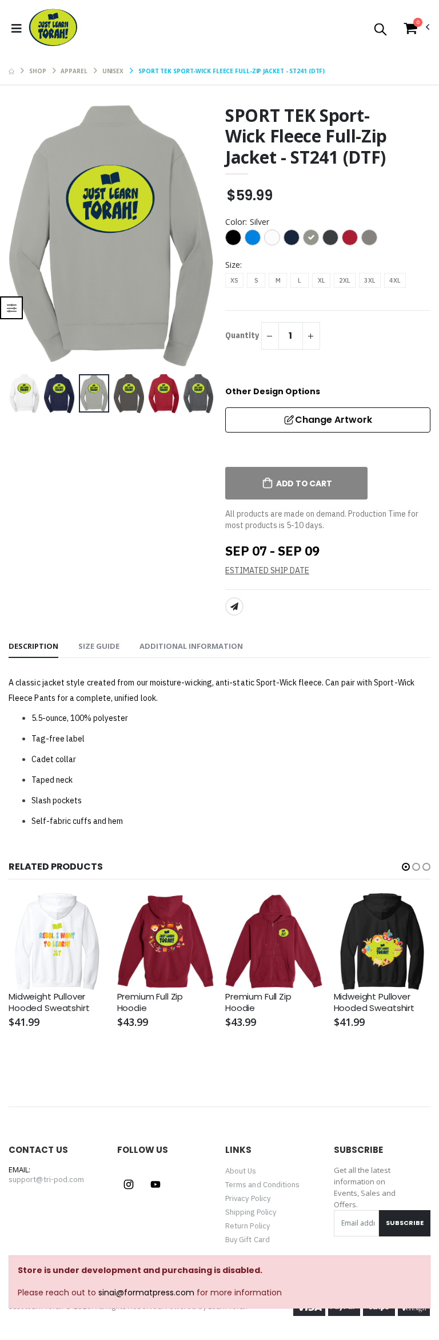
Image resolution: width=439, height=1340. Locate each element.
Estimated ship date (267, 570)
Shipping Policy (250, 1212)
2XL (344, 280)
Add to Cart (304, 483)
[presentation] (26, 237)
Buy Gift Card (247, 1239)
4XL (395, 280)
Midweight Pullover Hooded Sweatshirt (49, 1002)
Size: (233, 264)
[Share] (234, 606)
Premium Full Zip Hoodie (150, 1002)
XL (321, 280)
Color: (247, 221)
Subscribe (405, 1222)
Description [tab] (33, 646)
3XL (370, 280)
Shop (37, 71)
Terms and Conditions (262, 1185)
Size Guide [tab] (98, 646)
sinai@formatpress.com (146, 1292)
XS (234, 280)
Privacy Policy (247, 1198)
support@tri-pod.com (46, 1179)
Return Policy (247, 1226)
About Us (241, 1171)
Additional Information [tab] (191, 646)
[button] (380, 30)
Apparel (74, 71)
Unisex (112, 71)
